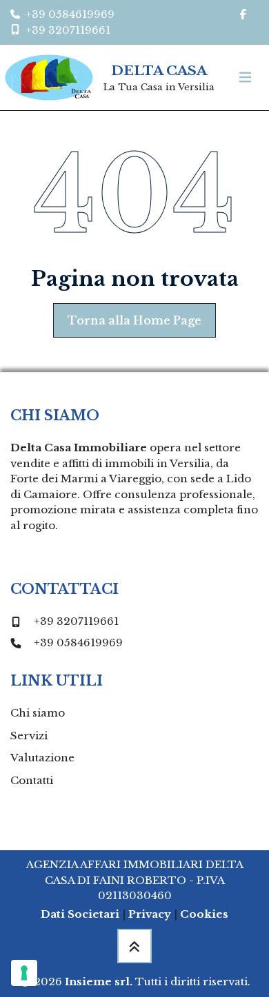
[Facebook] (242, 15)
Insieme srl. (98, 981)
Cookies (204, 914)
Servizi (29, 735)
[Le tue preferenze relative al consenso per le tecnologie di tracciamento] (24, 973)
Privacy (149, 914)
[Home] (49, 77)
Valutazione (42, 757)
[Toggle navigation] (245, 77)
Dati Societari (80, 914)
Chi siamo (37, 712)
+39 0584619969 (78, 642)
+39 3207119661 (76, 621)
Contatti (31, 780)
